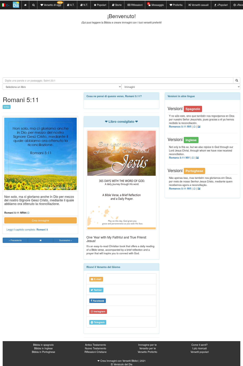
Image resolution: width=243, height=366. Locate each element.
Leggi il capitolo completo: (27, 229)
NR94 (6, 106)
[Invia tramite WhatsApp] (28, 213)
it (6, 5)
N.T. (85, 5)
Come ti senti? (199, 344)
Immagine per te (147, 344)
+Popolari (222, 5)
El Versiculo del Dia (121, 364)
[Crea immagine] (199, 126)
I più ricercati (199, 348)
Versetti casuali (199, 5)
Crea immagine (40, 220)
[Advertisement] (121, 51)
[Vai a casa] (40, 240)
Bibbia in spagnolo (43, 344)
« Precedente (15, 240)
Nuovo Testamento (95, 348)
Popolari (101, 5)
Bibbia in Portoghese (43, 352)
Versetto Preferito (147, 352)
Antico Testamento (95, 344)
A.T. (72, 5)
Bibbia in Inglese (43, 348)
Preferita (177, 5)
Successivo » (65, 240)
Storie (118, 5)
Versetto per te (147, 348)
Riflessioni (136, 5)
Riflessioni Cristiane (95, 352)
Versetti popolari (200, 352)
